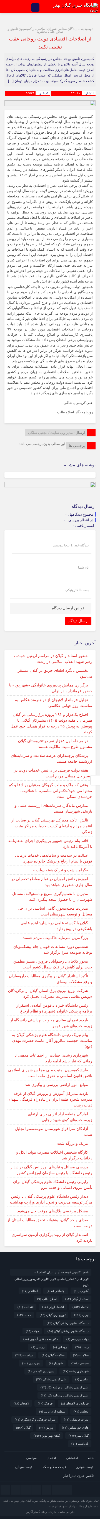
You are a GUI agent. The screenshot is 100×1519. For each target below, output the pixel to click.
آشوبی (81, 1290)
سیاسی (80, 1363)
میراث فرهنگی (76, 1419)
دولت (32, 1331)
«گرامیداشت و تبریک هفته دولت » (60, 870)
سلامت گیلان (53, 1355)
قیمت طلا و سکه (54, 1467)
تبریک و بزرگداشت (72, 1143)
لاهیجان (21, 1403)
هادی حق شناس (75, 1427)
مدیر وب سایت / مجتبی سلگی (50, 433)
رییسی (37, 1347)
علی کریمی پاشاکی (51, 1379)
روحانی (60, 1347)
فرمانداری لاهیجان (75, 1403)
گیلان (23, 1427)
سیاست (24, 1355)
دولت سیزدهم (77, 1339)
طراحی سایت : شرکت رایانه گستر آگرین (50, 1511)
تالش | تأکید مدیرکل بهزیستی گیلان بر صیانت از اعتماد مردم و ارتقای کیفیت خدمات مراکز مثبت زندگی (51, 826)
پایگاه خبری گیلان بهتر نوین (30, 1500)
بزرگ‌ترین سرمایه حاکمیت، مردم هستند (55, 938)
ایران (81, 1315)
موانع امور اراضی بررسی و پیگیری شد (56, 1085)
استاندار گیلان (77, 1299)
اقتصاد (80, 1307)
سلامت (81, 1355)
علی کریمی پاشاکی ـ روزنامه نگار (65, 1395)
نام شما (83, 567)
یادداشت (80, 1443)
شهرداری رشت (76, 1371)
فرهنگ (45, 1403)
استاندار (30, 1290)
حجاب (24, 1315)
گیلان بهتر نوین (47, 1435)
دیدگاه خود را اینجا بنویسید (71, 545)
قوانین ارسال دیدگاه (68, 608)
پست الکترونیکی (77, 590)
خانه (91, 1458)
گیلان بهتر (79, 1435)
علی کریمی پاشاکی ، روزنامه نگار (65, 1387)
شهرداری (31, 1363)
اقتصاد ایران (53, 1307)
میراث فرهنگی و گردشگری (35, 1419)
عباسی (82, 1379)
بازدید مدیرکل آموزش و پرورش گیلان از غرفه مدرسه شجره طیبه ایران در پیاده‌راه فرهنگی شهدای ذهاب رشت (50, 1099)
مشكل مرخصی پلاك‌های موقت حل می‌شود (52, 1211)
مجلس (81, 1411)
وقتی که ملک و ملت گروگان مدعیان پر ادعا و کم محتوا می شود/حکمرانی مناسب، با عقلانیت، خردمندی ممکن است (50, 791)
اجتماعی (56, 1290)
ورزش (46, 1427)
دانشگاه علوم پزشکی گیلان (68, 1323)
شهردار (56, 1363)
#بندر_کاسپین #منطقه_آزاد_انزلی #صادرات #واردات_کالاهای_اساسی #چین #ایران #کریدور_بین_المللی (51, 1273)
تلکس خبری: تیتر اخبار (78, 1476)
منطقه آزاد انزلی (52, 1411)
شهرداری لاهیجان (41, 1371)
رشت (82, 1347)
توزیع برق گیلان (53, 1315)
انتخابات (26, 1307)
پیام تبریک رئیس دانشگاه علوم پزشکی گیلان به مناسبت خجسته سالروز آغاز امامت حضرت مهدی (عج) (52, 1041)
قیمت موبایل (23, 1467)
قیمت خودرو (85, 1467)
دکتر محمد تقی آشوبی (40, 1339)
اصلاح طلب (47, 1299)
